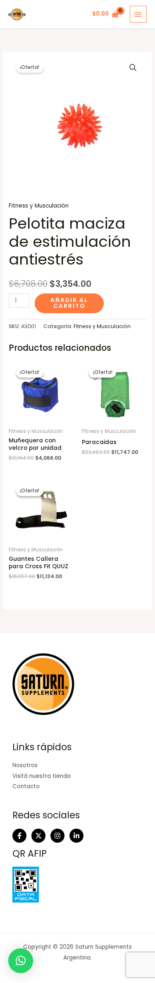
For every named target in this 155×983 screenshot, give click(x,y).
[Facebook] (19, 836)
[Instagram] (57, 836)
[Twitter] (38, 836)
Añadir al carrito (69, 303)
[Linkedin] (76, 836)
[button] (133, 67)
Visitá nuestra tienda (41, 776)
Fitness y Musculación (39, 206)
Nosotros (25, 765)
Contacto (26, 786)
